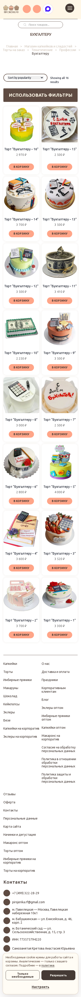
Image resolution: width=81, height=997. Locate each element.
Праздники (50, 680)
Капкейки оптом (53, 727)
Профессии (67, 50)
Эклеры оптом (52, 708)
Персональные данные (20, 818)
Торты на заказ (14, 50)
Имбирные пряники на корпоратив (19, 860)
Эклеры (9, 712)
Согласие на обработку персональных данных (59, 749)
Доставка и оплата (56, 672)
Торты (8, 672)
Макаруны (10, 688)
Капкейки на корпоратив (21, 728)
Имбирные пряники (17, 680)
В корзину (21, 166)
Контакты (10, 810)
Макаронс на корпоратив (51, 737)
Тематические (42, 50)
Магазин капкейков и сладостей (48, 46)
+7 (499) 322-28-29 (25, 893)
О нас (46, 663)
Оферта (9, 802)
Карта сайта (12, 826)
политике (47, 965)
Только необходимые (23, 975)
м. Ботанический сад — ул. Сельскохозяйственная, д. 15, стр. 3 (38, 930)
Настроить (40, 987)
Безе (7, 720)
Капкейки (10, 663)
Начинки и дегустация (19, 834)
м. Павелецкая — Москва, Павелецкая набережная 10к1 (40, 911)
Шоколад (10, 696)
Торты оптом (13, 851)
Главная (12, 46)
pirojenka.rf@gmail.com (28, 902)
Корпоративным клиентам (54, 689)
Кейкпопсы (11, 704)
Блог (45, 699)
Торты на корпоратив (19, 870)
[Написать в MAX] (48, 9)
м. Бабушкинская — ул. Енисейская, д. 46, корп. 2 (42, 920)
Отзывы (9, 794)
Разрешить (58, 975)
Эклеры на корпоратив (20, 736)
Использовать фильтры (40, 95)
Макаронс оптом (15, 843)
